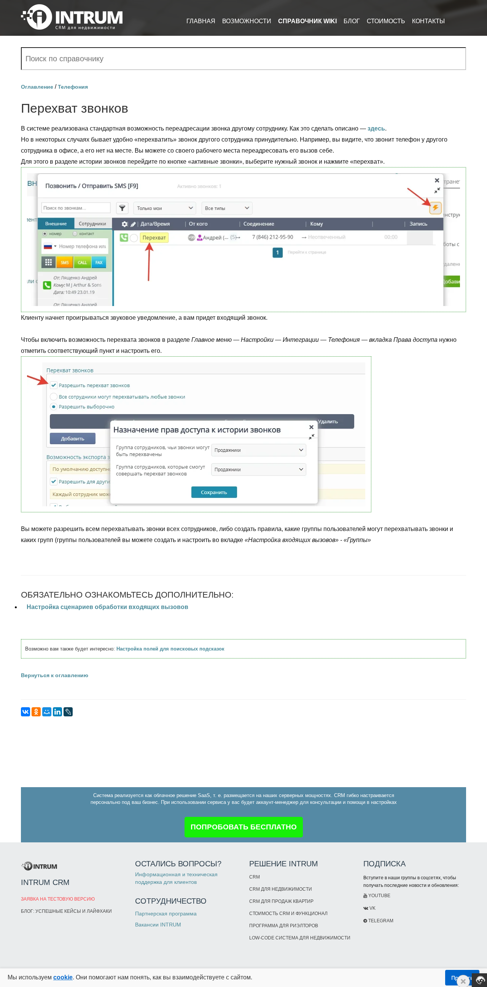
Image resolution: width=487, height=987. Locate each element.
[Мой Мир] (46, 711)
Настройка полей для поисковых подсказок (170, 649)
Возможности (246, 21)
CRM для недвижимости (280, 889)
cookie (63, 977)
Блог (352, 21)
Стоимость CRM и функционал (288, 913)
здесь (376, 128)
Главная (200, 21)
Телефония (73, 87)
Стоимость (386, 21)
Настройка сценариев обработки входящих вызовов (107, 607)
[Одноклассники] (36, 711)
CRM (254, 877)
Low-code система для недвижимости (299, 938)
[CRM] (72, 14)
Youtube (378, 895)
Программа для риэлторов (283, 925)
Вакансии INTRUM (158, 925)
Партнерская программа (166, 913)
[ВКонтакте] (25, 711)
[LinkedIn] (57, 711)
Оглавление (37, 87)
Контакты (428, 21)
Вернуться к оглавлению (54, 675)
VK (372, 908)
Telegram (380, 920)
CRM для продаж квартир (281, 901)
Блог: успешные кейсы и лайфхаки (66, 911)
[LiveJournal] (68, 711)
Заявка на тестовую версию (58, 899)
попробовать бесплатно (244, 827)
